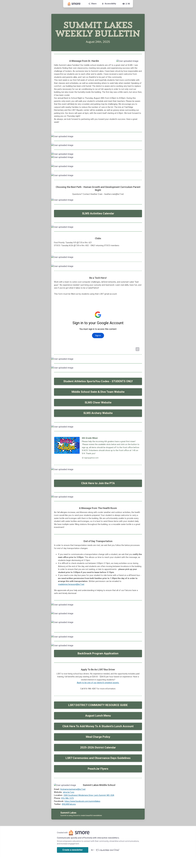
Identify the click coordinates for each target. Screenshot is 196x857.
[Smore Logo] (74, 4)
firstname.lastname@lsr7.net (72, 789)
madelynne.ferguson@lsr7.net (71, 584)
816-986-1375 (67, 798)
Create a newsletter (72, 850)
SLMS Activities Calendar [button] (98, 213)
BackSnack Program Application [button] (98, 653)
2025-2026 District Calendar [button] (98, 747)
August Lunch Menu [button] (98, 715)
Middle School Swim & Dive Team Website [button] (98, 391)
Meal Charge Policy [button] (98, 736)
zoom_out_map (139, 62)
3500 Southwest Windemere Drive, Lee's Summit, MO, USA (88, 795)
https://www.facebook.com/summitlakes (82, 801)
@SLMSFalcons (69, 804)
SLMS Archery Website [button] (98, 413)
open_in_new (137, 349)
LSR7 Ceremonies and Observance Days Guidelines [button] (98, 758)
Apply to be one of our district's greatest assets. (98, 682)
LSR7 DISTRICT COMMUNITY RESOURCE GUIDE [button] (98, 705)
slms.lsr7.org (68, 792)
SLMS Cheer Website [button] (98, 402)
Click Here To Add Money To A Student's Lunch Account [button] (98, 726)
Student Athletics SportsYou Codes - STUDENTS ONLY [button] (98, 381)
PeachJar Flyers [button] (98, 768)
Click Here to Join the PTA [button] (98, 483)
